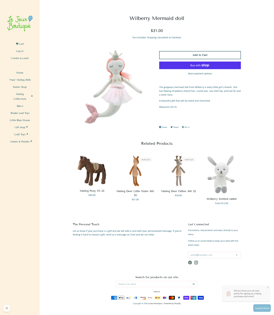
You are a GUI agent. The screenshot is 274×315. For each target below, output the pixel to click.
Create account (20, 58)
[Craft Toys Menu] (27, 134)
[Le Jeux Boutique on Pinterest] (190, 263)
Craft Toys (20, 134)
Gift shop (20, 127)
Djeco (20, 106)
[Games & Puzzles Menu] (31, 141)
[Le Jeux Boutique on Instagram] (196, 263)
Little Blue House (20, 120)
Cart (21, 44)
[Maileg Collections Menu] (32, 96)
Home (19, 72)
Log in (19, 51)
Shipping (152, 37)
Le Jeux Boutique (155, 303)
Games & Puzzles (19, 141)
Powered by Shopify (172, 303)
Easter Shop (20, 87)
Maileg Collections (19, 96)
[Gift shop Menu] (27, 127)
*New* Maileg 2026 (20, 79)
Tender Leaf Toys (19, 113)
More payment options (200, 73)
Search (157, 291)
